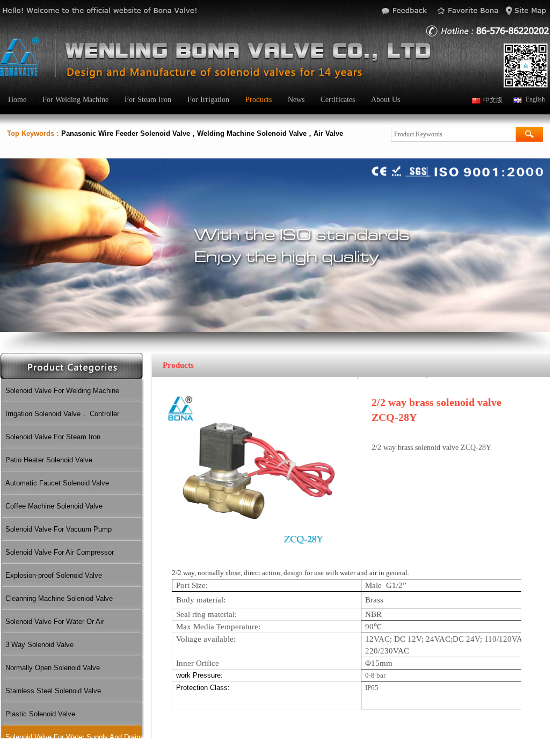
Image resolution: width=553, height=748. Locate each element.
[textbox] (453, 134)
